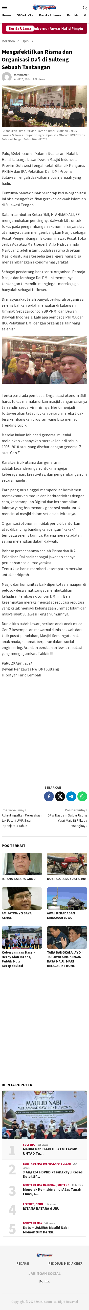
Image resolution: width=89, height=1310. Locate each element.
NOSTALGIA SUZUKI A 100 (66, 878)
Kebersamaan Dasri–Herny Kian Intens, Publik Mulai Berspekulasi (18, 959)
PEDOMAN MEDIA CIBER (65, 1263)
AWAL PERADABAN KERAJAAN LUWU (61, 915)
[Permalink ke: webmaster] (7, 77)
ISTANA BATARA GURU (19, 878)
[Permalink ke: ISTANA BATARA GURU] (22, 864)
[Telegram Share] (71, 796)
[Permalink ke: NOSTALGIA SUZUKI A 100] (67, 864)
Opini (39, 1204)
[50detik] (44, 6)
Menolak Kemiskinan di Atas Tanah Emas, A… (52, 1191)
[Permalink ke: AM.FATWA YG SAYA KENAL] (22, 898)
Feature (28, 1204)
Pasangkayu (51, 1163)
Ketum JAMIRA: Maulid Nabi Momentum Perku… (45, 1229)
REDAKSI (23, 1263)
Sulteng (29, 1144)
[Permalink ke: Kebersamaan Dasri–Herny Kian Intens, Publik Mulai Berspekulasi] (22, 937)
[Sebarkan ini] (49, 796)
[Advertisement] (44, 736)
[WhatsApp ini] (82, 796)
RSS (46, 1282)
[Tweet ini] (60, 796)
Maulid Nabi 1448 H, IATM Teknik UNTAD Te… (50, 1151)
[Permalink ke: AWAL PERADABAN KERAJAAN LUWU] (67, 898)
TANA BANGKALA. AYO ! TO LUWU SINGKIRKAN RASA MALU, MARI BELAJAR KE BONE (65, 959)
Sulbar (66, 1163)
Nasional (49, 1185)
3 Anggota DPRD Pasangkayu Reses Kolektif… (53, 1174)
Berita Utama (32, 1163)
